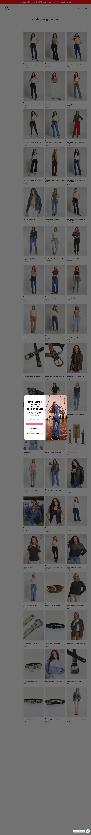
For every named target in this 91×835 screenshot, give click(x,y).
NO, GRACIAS (35, 428)
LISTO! (35, 424)
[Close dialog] (65, 397)
